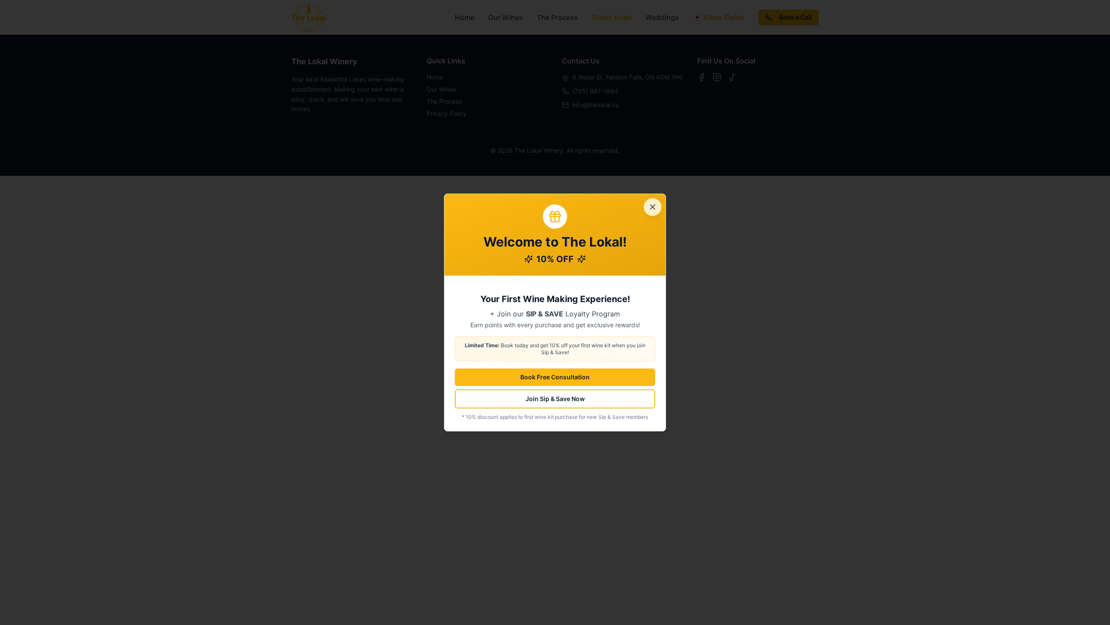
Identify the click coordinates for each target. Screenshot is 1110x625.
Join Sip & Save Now (555, 398)
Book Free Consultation (555, 377)
